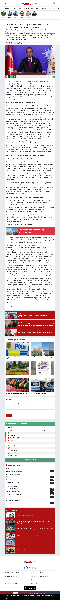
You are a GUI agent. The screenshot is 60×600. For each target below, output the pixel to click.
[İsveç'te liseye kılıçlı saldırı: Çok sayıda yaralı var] (17, 348)
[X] (27, 567)
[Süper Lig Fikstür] (53, 465)
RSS (16, 593)
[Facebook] (24, 567)
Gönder (9, 415)
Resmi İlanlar (18, 8)
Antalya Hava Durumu (38, 572)
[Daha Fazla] (14, 76)
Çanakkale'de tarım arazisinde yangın (42, 357)
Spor (31, 8)
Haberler (7, 21)
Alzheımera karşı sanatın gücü (39, 375)
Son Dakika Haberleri (11, 583)
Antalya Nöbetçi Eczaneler (13, 572)
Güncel (44, 8)
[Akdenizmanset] (29, 3)
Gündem (26, 8)
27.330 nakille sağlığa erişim (39, 393)
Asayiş (50, 8)
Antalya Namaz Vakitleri (13, 576)
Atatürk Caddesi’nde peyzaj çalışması (17, 375)
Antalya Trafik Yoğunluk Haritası (40, 576)
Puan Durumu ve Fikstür (12, 579)
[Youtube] (35, 567)
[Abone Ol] (53, 76)
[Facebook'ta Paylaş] (6, 76)
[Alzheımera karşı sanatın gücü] (42, 367)
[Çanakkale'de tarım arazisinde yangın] (42, 348)
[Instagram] (30, 567)
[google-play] (30, 587)
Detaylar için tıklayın (30, 459)
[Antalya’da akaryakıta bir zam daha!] (17, 385)
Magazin (37, 8)
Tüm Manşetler (36, 579)
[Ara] (54, 3)
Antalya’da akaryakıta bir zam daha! (16, 393)
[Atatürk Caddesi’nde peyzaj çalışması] (17, 367)
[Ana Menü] (5, 3)
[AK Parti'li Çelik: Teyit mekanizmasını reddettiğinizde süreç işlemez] (30, 60)
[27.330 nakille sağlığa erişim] (42, 385)
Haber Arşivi (35, 583)
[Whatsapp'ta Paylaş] (11, 76)
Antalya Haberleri (6, 8)
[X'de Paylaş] (9, 76)
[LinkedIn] (33, 567)
